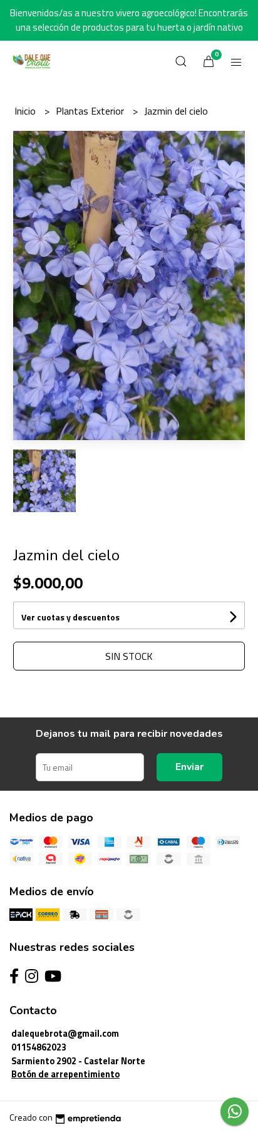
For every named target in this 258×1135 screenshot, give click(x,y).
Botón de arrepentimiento (65, 1074)
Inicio (26, 110)
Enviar (189, 767)
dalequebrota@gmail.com (65, 1033)
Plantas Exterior (91, 110)
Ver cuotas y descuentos (70, 617)
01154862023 (38, 1047)
